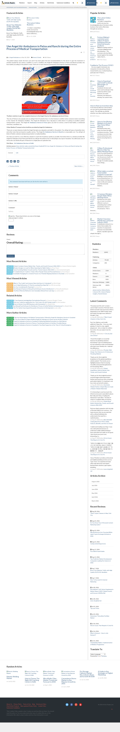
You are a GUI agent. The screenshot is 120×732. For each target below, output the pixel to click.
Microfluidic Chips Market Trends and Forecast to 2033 (50, 680)
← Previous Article (13, 166)
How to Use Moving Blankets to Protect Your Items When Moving (104, 124)
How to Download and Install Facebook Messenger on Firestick (104, 83)
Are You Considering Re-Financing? (23, 287)
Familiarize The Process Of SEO (101, 65)
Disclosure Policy (41, 704)
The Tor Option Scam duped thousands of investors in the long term (33, 308)
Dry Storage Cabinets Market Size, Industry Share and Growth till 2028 (87, 673)
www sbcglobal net (96, 601)
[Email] (18, 162)
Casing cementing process (98, 543)
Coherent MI (96, 292)
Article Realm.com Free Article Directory (17, 7)
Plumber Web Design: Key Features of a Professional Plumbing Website (101, 352)
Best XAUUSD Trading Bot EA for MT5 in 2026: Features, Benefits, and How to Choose (101, 421)
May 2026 (94, 493)
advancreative (97, 290)
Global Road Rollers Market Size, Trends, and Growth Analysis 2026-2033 (101, 403)
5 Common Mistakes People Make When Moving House (104, 195)
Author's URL (13, 200)
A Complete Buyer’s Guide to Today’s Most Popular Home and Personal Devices (36, 272)
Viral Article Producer (13, 706)
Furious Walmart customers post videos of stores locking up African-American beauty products (104, 41)
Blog (35, 3)
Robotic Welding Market (13, 677)
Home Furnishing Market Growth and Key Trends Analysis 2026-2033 (33, 270)
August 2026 (95, 481)
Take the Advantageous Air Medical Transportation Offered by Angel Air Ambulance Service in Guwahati (44, 317)
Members (22, 3)
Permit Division (102, 294)
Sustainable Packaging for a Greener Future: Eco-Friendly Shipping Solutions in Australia (38, 273)
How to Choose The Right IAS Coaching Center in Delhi (32, 680)
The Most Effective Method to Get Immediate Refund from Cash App (33, 291)
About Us (9, 704)
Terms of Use (27, 704)
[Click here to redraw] (12, 216)
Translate (104, 656)
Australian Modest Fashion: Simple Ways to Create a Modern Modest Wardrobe (101, 386)
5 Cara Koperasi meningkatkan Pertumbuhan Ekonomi (29, 300)
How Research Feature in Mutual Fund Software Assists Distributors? (33, 289)
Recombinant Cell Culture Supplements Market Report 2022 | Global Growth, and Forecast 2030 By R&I (101, 591)
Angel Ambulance (15, 57)
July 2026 (94, 485)
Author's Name (13, 187)
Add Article (115, 3)
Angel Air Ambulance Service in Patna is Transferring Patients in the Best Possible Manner (40, 323)
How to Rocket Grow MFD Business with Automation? (30, 304)
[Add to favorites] (84, 52)
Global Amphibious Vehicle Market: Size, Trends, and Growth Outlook (100, 370)
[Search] (97, 3)
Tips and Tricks (94, 608)
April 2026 (95, 497)
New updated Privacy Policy (29, 706)
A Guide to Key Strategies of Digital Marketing (105, 673)
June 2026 (95, 489)
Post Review (11, 256)
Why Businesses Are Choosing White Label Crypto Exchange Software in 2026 (101, 534)
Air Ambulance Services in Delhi (24, 143)
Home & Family (33, 7)
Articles (42, 3)
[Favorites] (101, 3)
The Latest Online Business (33, 24)
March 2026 (95, 501)
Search (30, 3)
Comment (12, 207)
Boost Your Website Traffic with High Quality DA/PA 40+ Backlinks (14, 27)
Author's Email (13, 193)
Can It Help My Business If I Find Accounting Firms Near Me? (31, 285)
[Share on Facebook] (8, 162)
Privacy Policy (18, 704)
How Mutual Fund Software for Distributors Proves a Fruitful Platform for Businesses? (38, 306)
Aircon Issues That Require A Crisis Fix (101, 625)
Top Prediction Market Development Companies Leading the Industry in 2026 (101, 560)
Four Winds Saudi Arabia (97, 551)
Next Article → (79, 166)
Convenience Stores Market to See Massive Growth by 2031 (68, 681)
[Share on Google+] (15, 162)
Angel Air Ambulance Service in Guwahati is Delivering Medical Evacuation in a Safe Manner (40, 321)
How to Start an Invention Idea (101, 106)
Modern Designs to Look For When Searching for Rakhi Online (32, 268)
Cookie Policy (42, 706)
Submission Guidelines (63, 3)
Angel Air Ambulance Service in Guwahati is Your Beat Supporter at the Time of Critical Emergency (42, 325)
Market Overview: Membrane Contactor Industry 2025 (105, 220)
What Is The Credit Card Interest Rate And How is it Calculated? (32, 283)
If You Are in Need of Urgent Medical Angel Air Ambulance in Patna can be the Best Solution (41, 319)
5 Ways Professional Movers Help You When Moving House (105, 149)
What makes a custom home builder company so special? (105, 172)
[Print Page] (81, 52)
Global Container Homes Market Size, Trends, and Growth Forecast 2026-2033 (37, 266)
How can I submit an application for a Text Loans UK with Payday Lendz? (35, 302)
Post (11, 227)
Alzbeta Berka (106, 290)
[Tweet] (11, 162)
